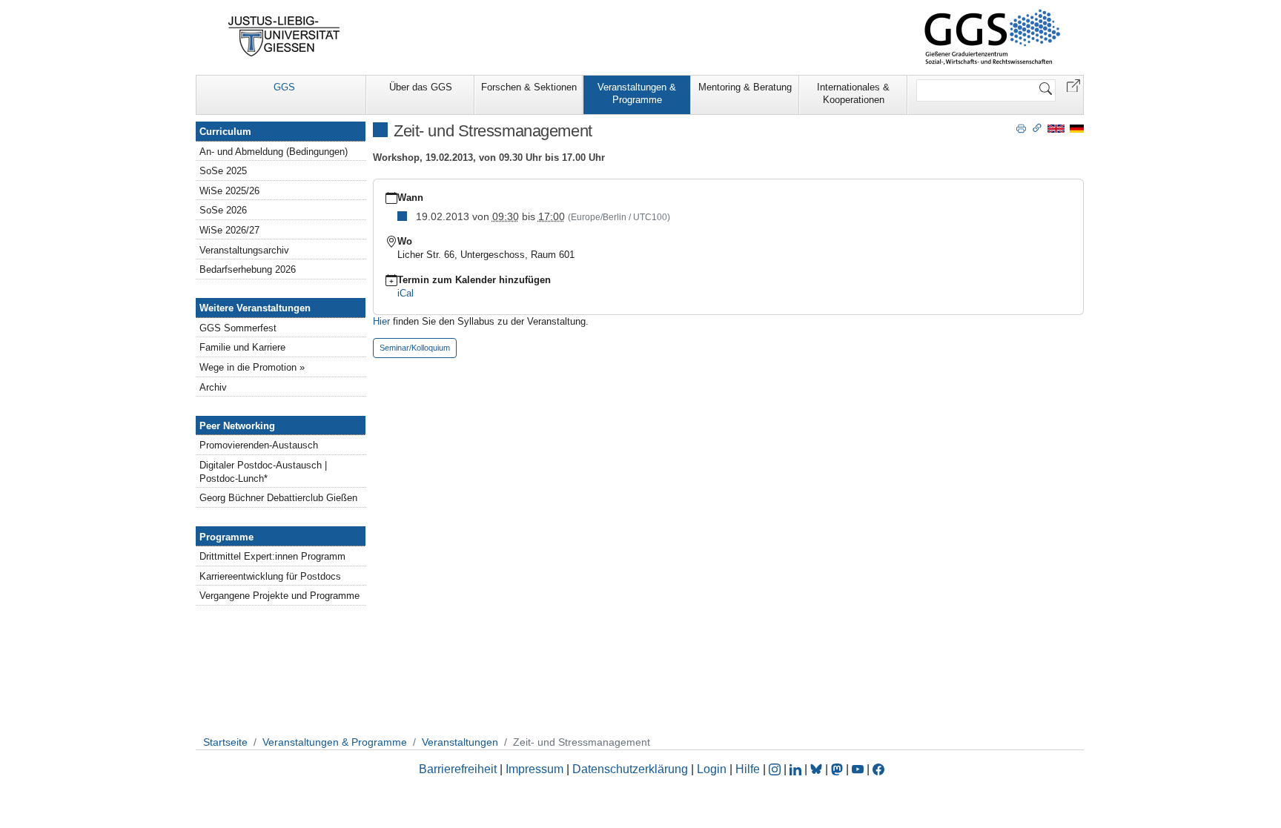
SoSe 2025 (223, 170)
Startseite (225, 742)
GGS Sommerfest (238, 328)
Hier (383, 321)
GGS (284, 87)
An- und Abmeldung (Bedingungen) (273, 151)
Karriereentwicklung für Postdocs (270, 576)
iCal (405, 293)
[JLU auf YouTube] (858, 769)
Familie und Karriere (242, 347)
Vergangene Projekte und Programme (279, 595)
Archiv (213, 387)
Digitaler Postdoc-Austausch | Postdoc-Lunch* (263, 472)
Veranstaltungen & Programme (637, 93)
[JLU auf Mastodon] (838, 769)
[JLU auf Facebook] (878, 769)
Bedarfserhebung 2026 (247, 269)
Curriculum (225, 131)
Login (713, 769)
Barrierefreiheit (458, 769)
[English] (1056, 127)
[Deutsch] (1077, 127)
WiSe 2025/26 (229, 190)
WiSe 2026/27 (229, 230)
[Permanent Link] (1037, 127)
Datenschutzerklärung (630, 769)
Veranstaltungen (460, 742)
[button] (1073, 84)
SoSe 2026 (223, 210)
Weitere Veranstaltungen (255, 308)
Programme (226, 537)
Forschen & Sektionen (529, 87)
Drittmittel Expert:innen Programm (272, 556)
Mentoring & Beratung (745, 87)
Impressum (534, 769)
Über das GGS (420, 87)
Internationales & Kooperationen (853, 93)
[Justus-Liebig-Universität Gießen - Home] (284, 36)
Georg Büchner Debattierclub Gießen (278, 497)
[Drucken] (1021, 127)
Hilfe (747, 769)
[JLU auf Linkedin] (797, 769)
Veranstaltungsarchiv (244, 250)
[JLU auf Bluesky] (817, 769)
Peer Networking (237, 425)
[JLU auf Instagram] (776, 769)
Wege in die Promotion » (252, 367)
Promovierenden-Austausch (258, 445)
